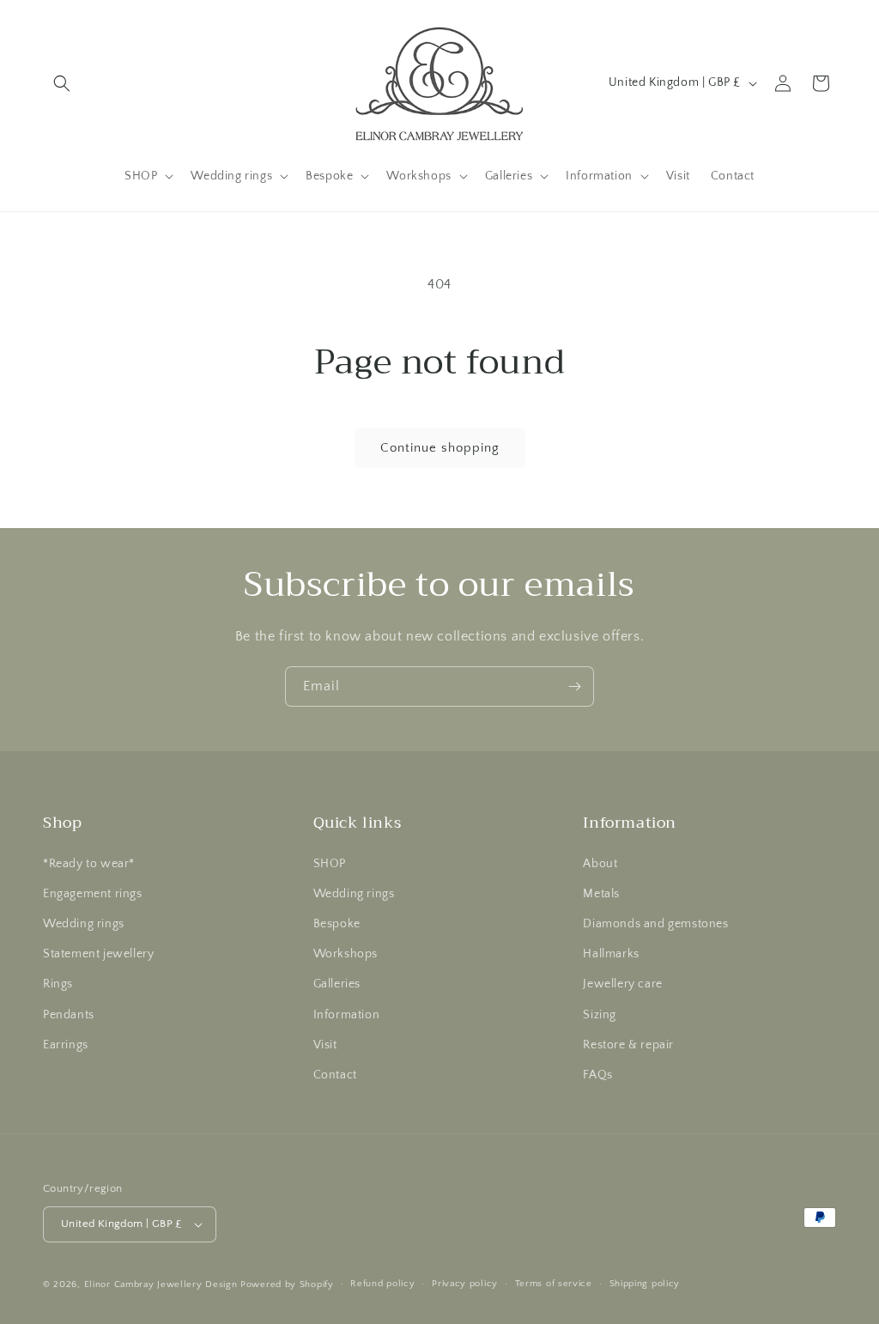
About (600, 864)
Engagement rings (92, 894)
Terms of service (553, 1283)
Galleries (337, 984)
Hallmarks (611, 954)
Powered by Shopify (287, 1284)
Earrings (65, 1045)
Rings (58, 984)
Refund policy (382, 1283)
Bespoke (337, 924)
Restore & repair (628, 1045)
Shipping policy (645, 1283)
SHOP (329, 864)
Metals (601, 894)
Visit (325, 1045)
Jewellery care (622, 984)
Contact (335, 1075)
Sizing (599, 1015)
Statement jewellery (98, 954)
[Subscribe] (574, 686)
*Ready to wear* (89, 864)
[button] (62, 83)
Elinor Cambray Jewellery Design (161, 1284)
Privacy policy (465, 1283)
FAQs (597, 1075)
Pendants (68, 1015)
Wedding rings (83, 924)
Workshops (345, 954)
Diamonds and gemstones (655, 924)
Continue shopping (440, 447)
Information (346, 1015)
